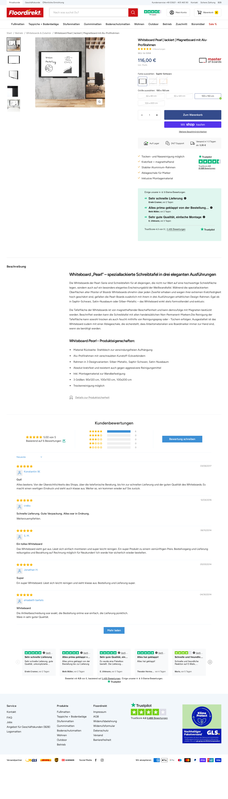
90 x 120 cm (179, 96)
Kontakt (194, 2)
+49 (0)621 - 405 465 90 (177, 2)
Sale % (213, 24)
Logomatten (14, 731)
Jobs (9, 722)
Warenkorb (210, 12)
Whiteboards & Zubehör (38, 33)
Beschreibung (16, 266)
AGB (96, 716)
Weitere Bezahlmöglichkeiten (193, 131)
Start (9, 33)
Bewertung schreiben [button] (182, 439)
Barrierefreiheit (102, 739)
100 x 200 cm (151, 103)
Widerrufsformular (104, 725)
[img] (25, 466)
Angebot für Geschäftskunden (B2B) (28, 726)
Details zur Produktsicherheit (92, 397)
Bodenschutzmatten (118, 24)
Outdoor (153, 24)
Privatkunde (14, 2)
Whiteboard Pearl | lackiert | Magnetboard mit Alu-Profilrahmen (86, 33)
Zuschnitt (181, 24)
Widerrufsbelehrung (105, 721)
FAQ (9, 717)
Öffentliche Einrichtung (53, 2)
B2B (219, 2)
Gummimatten (92, 24)
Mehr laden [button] (114, 630)
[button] (145, 49)
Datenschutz (100, 730)
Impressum (99, 711)
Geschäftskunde (32, 2)
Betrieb (167, 24)
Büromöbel (198, 24)
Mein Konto (181, 12)
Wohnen (139, 24)
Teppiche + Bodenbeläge (44, 24)
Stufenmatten (71, 24)
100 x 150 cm (208, 96)
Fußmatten (17, 24)
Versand (98, 735)
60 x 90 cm (151, 96)
